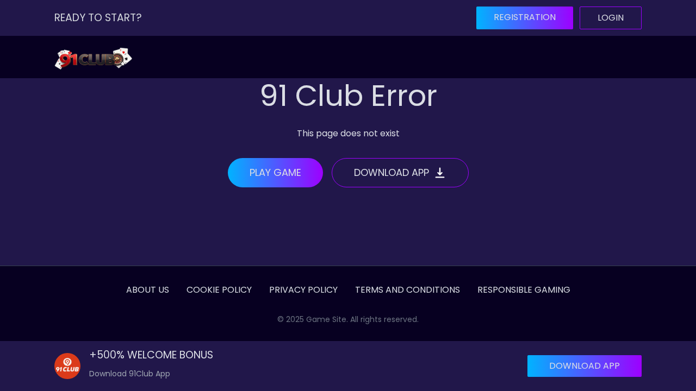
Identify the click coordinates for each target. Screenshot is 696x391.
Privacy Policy (303, 289)
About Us (147, 289)
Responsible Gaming (523, 289)
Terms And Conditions (407, 289)
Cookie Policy (219, 289)
